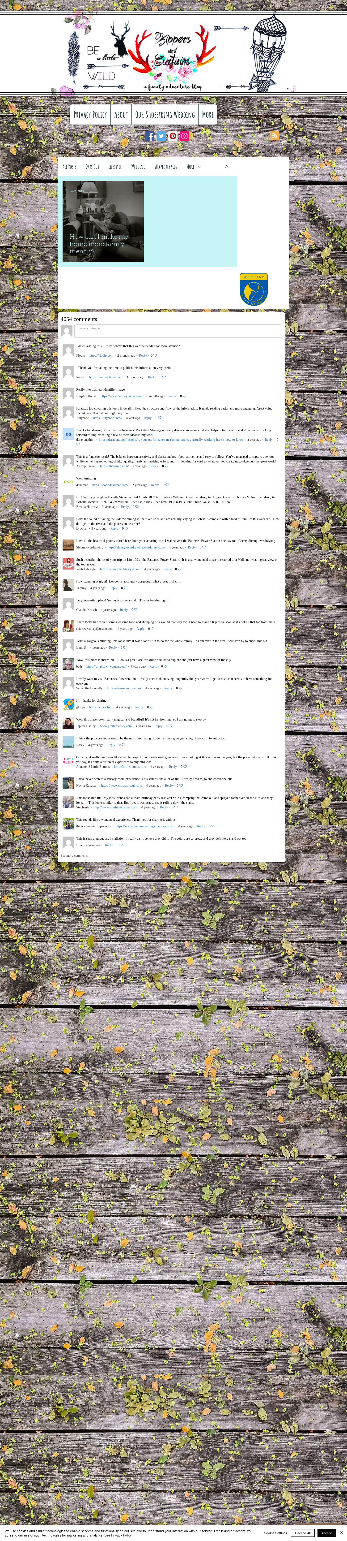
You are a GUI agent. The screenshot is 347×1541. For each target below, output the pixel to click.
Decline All (303, 1533)
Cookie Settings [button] (275, 1533)
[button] (226, 167)
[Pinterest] (173, 136)
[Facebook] (149, 136)
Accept (327, 1533)
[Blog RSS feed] (274, 136)
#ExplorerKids (166, 166)
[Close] (341, 1533)
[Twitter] (161, 136)
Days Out (92, 166)
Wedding (138, 166)
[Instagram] (184, 136)
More (190, 166)
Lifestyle (115, 166)
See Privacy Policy (118, 1535)
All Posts (69, 166)
